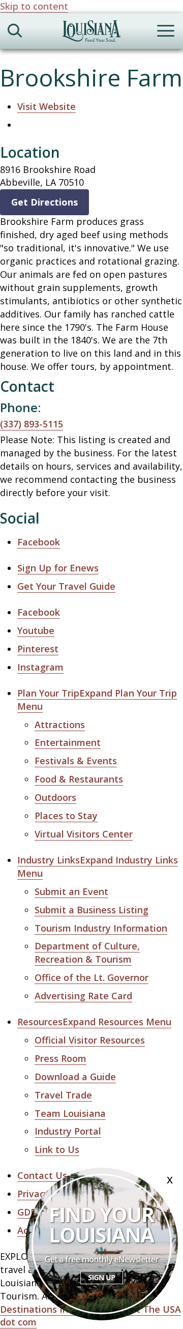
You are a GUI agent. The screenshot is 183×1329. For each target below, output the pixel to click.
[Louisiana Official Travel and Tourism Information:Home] (91, 32)
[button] (94, 1022)
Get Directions (44, 202)
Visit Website (46, 106)
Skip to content (34, 6)
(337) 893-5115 (31, 424)
